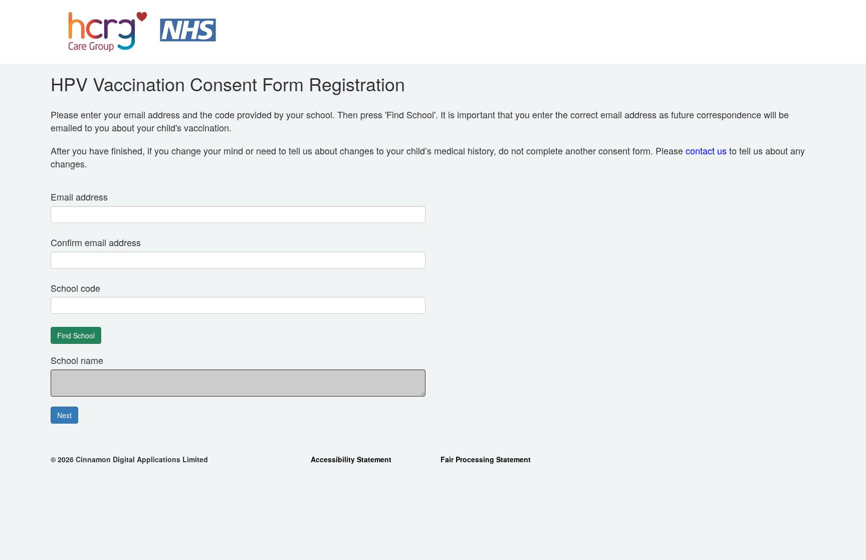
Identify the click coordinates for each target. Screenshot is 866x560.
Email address (79, 197)
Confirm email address (96, 242)
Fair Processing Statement (486, 459)
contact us (706, 150)
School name (77, 360)
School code (75, 288)
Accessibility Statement (351, 459)
